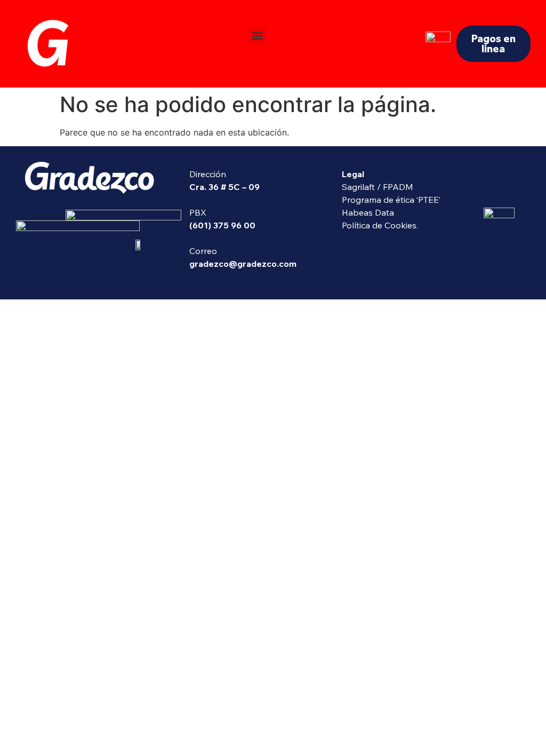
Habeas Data (368, 212)
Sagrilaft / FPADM (377, 186)
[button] (257, 35)
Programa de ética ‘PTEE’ (391, 199)
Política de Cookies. (380, 225)
